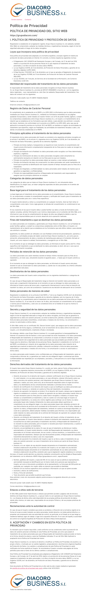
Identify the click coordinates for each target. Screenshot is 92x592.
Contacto (28, 19)
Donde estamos (16, 19)
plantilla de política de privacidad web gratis (27, 568)
